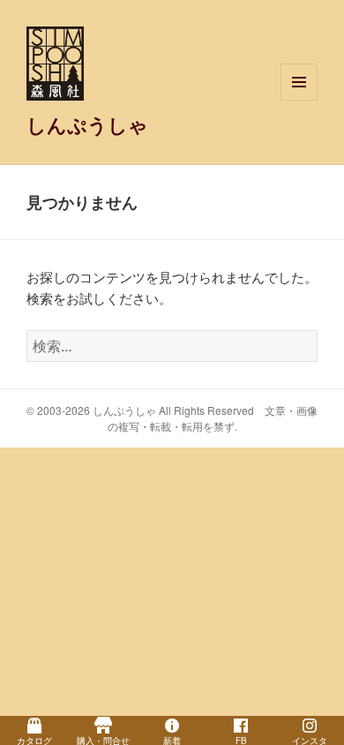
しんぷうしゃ (87, 124)
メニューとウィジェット (299, 100)
